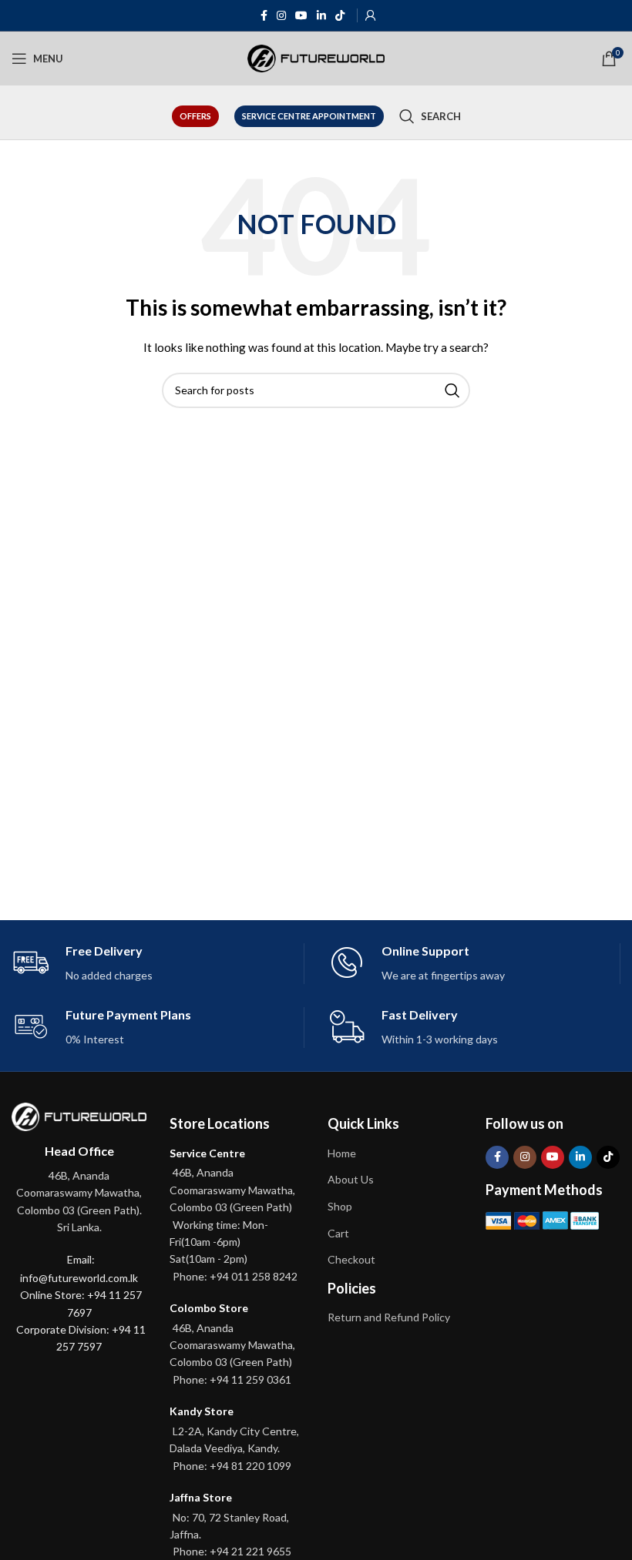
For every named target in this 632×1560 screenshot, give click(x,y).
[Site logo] (316, 57)
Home (342, 1153)
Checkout (351, 1259)
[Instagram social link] (281, 15)
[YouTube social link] (301, 15)
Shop (340, 1206)
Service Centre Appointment (309, 116)
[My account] (371, 15)
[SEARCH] (452, 390)
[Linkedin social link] (321, 15)
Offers (195, 116)
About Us (351, 1179)
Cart (338, 1233)
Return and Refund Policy (389, 1317)
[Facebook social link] (264, 15)
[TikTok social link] (340, 15)
